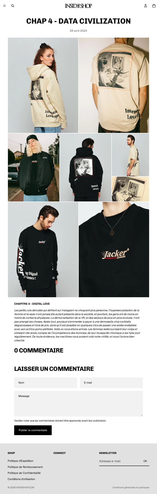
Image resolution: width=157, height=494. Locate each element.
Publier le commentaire (33, 430)
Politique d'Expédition (20, 460)
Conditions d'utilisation (21, 479)
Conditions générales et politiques (131, 487)
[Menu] (4, 5)
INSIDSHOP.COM (25, 487)
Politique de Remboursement (25, 466)
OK (145, 461)
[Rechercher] (12, 6)
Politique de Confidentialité (24, 473)
